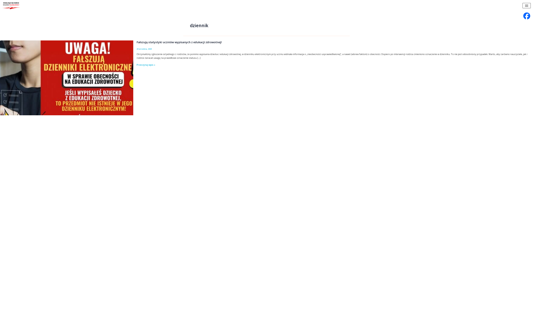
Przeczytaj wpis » (146, 65)
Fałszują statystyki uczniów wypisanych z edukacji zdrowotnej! (179, 42)
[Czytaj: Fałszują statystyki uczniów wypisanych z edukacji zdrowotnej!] (66, 77)
